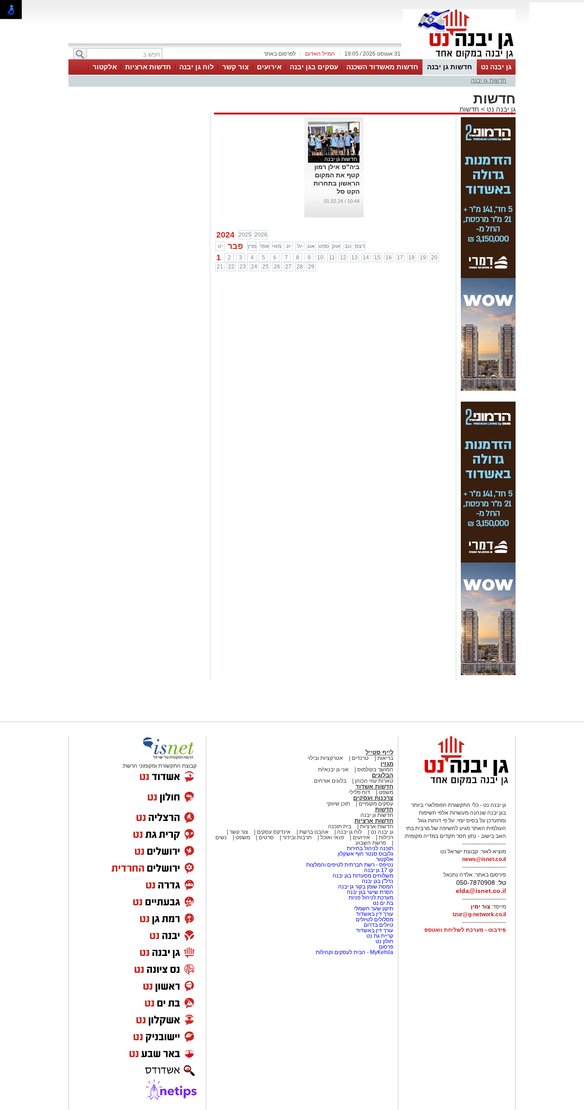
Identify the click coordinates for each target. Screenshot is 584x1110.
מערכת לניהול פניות (371, 897)
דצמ (360, 246)
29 (311, 266)
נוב (347, 246)
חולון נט (383, 941)
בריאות (385, 758)
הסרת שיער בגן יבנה (370, 892)
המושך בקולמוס (375, 769)
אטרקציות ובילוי (325, 758)
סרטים (266, 837)
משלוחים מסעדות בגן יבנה (363, 876)
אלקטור (105, 67)
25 (265, 266)
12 (343, 257)
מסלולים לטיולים (374, 919)
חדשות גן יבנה (449, 67)
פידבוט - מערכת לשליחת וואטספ (464, 930)
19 (423, 257)
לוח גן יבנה (196, 67)
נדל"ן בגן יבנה (377, 881)
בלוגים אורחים (330, 781)
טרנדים (360, 758)
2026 (261, 235)
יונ (288, 246)
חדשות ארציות (148, 67)
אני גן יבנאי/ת (333, 769)
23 (243, 266)
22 (231, 266)
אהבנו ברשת (313, 832)
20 (434, 257)
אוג (311, 246)
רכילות (386, 837)
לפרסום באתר (280, 54)
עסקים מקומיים (376, 803)
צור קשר (235, 67)
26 (277, 266)
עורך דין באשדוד (374, 914)
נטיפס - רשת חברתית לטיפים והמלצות (349, 865)
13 (354, 257)
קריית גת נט (379, 936)
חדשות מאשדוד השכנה (382, 67)
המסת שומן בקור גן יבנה (365, 886)
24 (254, 266)
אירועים (269, 67)
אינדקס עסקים (274, 832)
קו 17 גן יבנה (378, 870)
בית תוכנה (339, 826)
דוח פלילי (359, 792)
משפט (386, 792)
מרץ (251, 246)
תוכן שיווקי (338, 803)
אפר (264, 246)
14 (366, 257)
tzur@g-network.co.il (479, 914)
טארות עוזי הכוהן (374, 781)
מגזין (387, 763)
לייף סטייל (379, 752)
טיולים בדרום (377, 925)
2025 (245, 235)
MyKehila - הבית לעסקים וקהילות (354, 952)
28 (300, 266)
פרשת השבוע (370, 843)
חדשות (469, 109)
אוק (336, 246)
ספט (323, 246)
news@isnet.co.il (484, 859)
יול (299, 246)
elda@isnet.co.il (481, 890)
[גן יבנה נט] (459, 785)
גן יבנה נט (496, 67)
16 (389, 257)
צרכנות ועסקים (373, 798)
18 (411, 257)
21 (220, 266)
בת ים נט (383, 903)
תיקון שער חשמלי (373, 908)
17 (400, 257)
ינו (220, 246)
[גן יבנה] (459, 58)
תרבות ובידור (297, 837)
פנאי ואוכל (332, 837)
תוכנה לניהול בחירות (370, 848)
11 (332, 257)
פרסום (385, 947)
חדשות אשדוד (374, 786)
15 (377, 257)
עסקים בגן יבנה (314, 67)
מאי (276, 246)
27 (288, 266)
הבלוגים (382, 775)
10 (320, 257)
